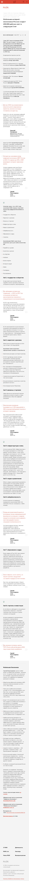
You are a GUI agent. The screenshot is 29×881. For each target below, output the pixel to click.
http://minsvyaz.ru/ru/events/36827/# (16, 812)
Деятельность (19, 847)
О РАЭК (5, 847)
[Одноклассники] (23, 35)
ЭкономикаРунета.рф (9, 800)
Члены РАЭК (6, 855)
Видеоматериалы (8, 816)
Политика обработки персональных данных (13, 878)
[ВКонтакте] (21, 35)
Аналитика (15, 13)
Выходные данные (20, 855)
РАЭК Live (10, 13)
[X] (25, 35)
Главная (5, 13)
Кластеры (18, 851)
